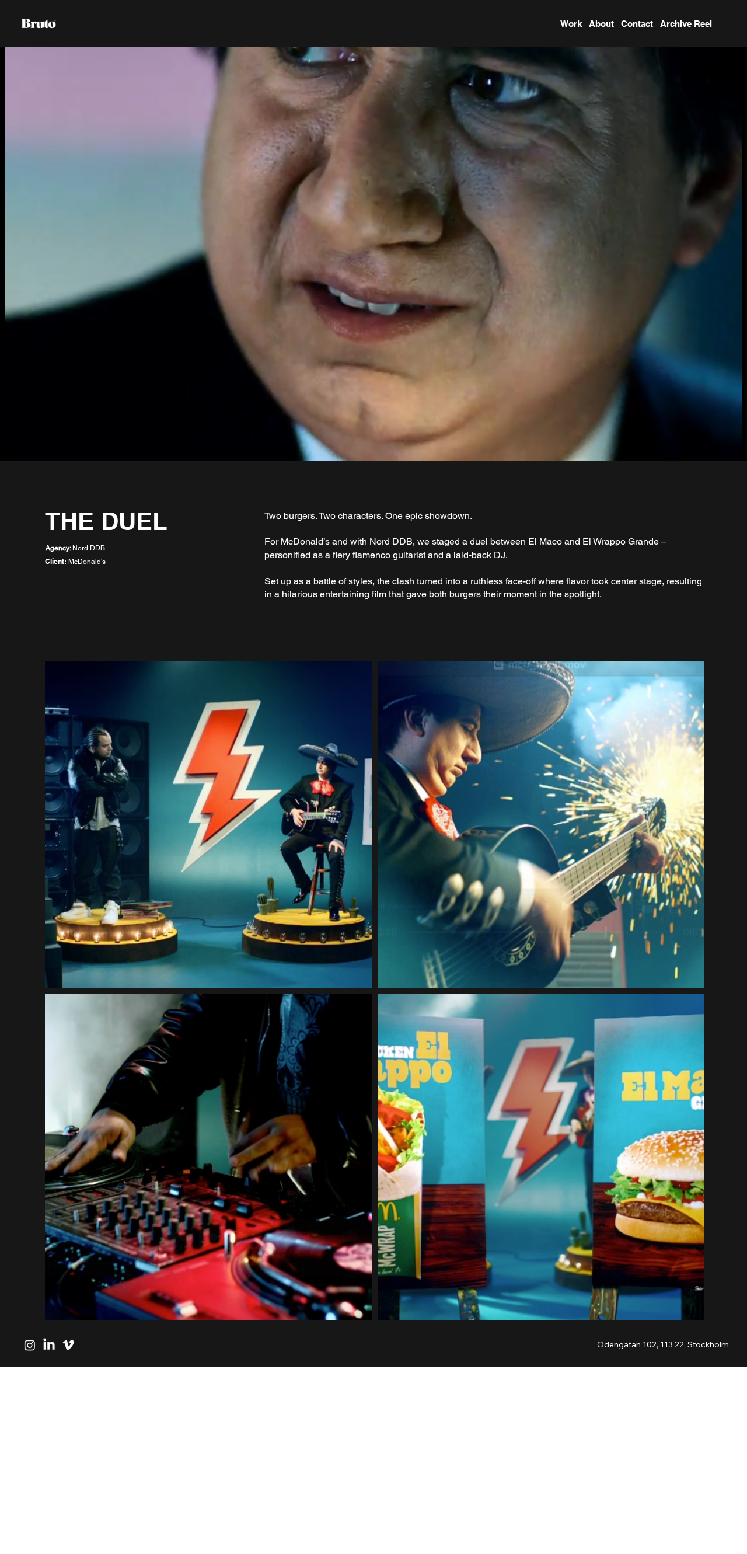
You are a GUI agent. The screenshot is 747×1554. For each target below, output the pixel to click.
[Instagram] (30, 1345)
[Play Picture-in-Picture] (711, 445)
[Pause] (15, 445)
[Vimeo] (68, 1345)
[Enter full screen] (731, 445)
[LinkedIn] (49, 1345)
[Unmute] (35, 445)
